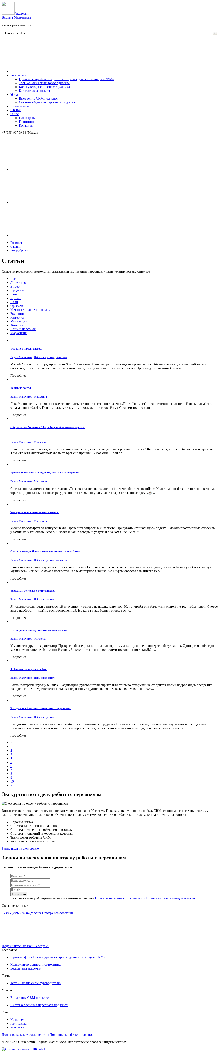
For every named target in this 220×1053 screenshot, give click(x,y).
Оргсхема (17, 306)
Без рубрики (19, 250)
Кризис (15, 298)
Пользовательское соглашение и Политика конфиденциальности (49, 1034)
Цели (14, 302)
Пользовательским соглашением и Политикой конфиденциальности (145, 898)
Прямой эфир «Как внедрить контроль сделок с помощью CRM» (66, 79)
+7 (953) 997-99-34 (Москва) (20, 132)
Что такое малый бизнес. (26, 348)
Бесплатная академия (34, 91)
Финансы (17, 325)
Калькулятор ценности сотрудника (44, 87)
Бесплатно (18, 75)
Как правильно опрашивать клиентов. (34, 512)
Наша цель (27, 118)
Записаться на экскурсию (20, 848)
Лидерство (18, 282)
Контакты (26, 125)
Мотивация (18, 321)
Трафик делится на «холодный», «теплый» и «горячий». (45, 472)
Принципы (27, 121)
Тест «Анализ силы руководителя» (44, 83)
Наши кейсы (19, 106)
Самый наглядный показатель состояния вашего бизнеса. (46, 551)
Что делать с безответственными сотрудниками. (40, 708)
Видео (15, 286)
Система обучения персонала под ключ (47, 102)
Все (13, 279)
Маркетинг (18, 333)
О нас (14, 114)
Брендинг (17, 313)
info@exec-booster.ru (58, 913)
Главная (16, 242)
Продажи (17, 290)
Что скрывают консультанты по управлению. (39, 630)
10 (12, 781)
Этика (14, 294)
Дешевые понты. (20, 387)
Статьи (15, 110)
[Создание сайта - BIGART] (24, 1049)
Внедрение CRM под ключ (38, 98)
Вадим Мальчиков (21, 357)
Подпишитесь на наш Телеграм (25, 946)
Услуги (15, 94)
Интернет (17, 317)
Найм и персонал (23, 329)
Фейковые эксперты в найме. (28, 669)
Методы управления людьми (31, 309)
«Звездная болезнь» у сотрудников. (32, 590)
